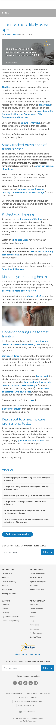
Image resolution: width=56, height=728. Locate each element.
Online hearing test (37, 573)
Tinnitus (5, 585)
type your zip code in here (30, 440)
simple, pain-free (35, 296)
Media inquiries (36, 633)
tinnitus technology (11, 408)
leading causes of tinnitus (29, 219)
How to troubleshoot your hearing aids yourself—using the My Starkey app (26, 521)
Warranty (5, 613)
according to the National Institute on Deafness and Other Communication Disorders (28, 114)
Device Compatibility (10, 621)
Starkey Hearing (12, 34)
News (32, 617)
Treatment (34, 585)
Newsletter (34, 625)
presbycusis (45, 104)
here (32, 400)
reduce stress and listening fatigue (19, 385)
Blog (7, 13)
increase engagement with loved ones (25, 390)
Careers (33, 613)
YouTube (25, 683)
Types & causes (36, 577)
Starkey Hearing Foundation (28, 676)
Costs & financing (9, 581)
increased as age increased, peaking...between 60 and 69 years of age (24, 191)
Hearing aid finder (9, 594)
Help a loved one (37, 589)
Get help (5, 605)
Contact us (34, 629)
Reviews (5, 577)
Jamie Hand (42, 375)
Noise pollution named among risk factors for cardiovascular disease (24, 512)
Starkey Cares (35, 637)
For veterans (7, 589)
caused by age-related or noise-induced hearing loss (25, 343)
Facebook (15, 683)
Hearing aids (7, 573)
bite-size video (20, 239)
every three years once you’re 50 (19, 290)
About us (34, 605)
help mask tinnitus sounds (37, 382)
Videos (5, 609)
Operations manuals (10, 617)
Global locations (36, 609)
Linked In (31, 683)
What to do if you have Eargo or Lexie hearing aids (27, 495)
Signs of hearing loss (38, 581)
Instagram (20, 683)
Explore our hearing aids (17, 534)
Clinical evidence (10, 355)
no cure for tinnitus (30, 122)
